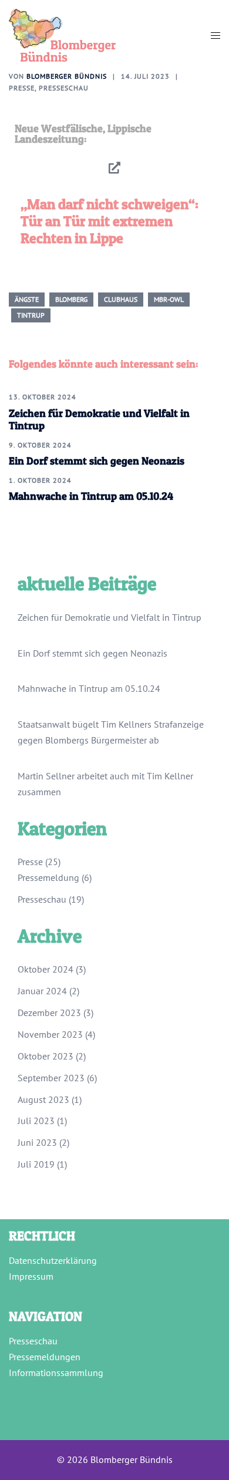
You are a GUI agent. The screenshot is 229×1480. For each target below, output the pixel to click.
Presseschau (64, 87)
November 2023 (50, 1034)
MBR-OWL (169, 299)
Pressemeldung (48, 877)
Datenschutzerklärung (53, 1260)
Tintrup (31, 315)
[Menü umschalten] (215, 35)
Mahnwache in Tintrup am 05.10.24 (91, 496)
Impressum (31, 1276)
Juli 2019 (36, 1164)
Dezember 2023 (49, 1012)
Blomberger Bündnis (66, 76)
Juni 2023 (37, 1142)
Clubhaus (120, 299)
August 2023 (43, 1099)
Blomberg (71, 299)
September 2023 (51, 1078)
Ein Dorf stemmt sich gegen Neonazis (96, 461)
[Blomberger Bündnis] (62, 34)
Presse (22, 87)
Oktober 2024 (45, 969)
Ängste (27, 299)
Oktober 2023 (45, 1056)
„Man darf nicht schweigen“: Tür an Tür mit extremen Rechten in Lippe (109, 221)
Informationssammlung (56, 1372)
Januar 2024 (42, 991)
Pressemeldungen (44, 1357)
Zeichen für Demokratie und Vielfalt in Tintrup (109, 617)
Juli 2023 (36, 1120)
